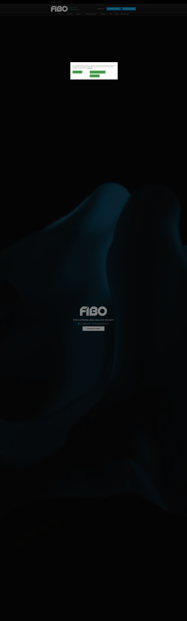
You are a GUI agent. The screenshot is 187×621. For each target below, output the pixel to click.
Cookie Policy (90, 68)
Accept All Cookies (95, 75)
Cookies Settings (77, 71)
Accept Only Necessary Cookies (98, 72)
